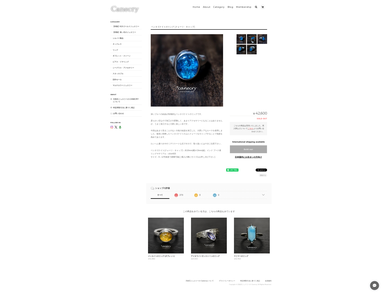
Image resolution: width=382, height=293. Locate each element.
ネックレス (117, 44)
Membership (243, 7)
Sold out (248, 149)
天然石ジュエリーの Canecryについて (126, 100)
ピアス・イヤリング (121, 62)
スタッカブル (118, 73)
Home (196, 7)
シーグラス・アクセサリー (123, 68)
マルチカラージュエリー (122, 85)
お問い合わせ (118, 113)
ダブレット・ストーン (122, 56)
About (206, 7)
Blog (230, 7)
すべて (160, 195)
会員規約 (268, 281)
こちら (250, 128)
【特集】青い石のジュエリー (124, 32)
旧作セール (117, 79)
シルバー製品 (118, 38)
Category (219, 7)
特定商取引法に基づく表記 (124, 108)
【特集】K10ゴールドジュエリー (126, 26)
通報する (263, 175)
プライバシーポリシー (227, 281)
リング (115, 50)
